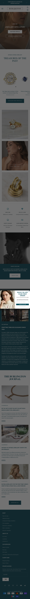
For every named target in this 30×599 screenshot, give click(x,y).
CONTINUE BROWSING (22, 306)
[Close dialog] (29, 291)
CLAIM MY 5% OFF (22, 304)
